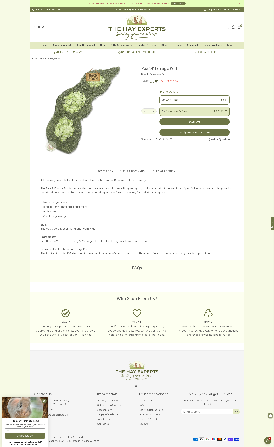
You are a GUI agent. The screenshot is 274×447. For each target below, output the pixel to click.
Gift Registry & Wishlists (110, 405)
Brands (178, 45)
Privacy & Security (149, 419)
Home (44, 45)
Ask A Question (220, 139)
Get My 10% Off (25, 435)
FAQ (141, 405)
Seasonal (192, 45)
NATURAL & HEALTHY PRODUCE (138, 52)
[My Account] (233, 27)
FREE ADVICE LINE (208, 52)
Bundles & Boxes (146, 45)
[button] (239, 27)
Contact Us (103, 423)
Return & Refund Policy (151, 409)
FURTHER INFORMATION (132, 171)
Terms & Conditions (149, 414)
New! (103, 45)
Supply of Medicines (108, 414)
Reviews (143, 423)
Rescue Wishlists (212, 45)
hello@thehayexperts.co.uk (53, 414)
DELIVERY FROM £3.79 (69, 52)
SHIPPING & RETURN (164, 171)
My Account (145, 400)
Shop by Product (85, 45)
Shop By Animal (62, 45)
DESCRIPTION (105, 171)
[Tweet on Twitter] (160, 139)
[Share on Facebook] (156, 139)
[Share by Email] (171, 139)
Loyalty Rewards (106, 419)
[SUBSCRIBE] (236, 411)
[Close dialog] (44, 400)
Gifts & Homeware (121, 45)
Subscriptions (104, 409)
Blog (230, 45)
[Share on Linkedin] (167, 139)
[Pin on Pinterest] (164, 139)
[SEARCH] (227, 27)
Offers (165, 45)
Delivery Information (108, 400)
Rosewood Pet (157, 74)
